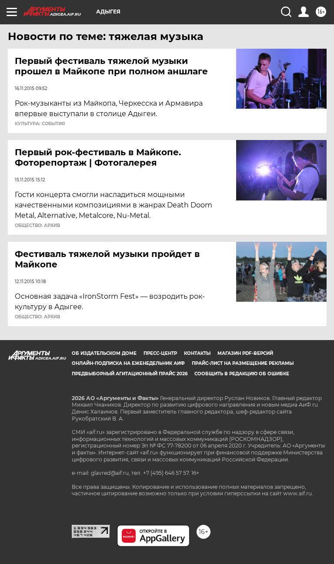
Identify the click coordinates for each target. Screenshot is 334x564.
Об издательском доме (104, 353)
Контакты (197, 353)
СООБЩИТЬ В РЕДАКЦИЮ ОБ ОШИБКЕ (241, 374)
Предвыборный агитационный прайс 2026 (129, 374)
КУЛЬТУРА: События (40, 124)
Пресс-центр (160, 353)
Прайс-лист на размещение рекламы (243, 363)
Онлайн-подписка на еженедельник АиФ (128, 363)
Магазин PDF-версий (245, 353)
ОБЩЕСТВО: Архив (37, 226)
